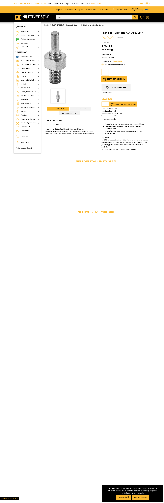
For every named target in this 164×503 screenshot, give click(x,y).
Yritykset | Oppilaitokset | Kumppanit (69, 9)
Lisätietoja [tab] (80, 108)
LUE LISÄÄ (144, 3)
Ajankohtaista (91, 9)
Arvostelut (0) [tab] (69, 113)
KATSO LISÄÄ (96, 3)
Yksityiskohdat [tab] (58, 108)
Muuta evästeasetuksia (9, 498)
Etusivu (46, 25)
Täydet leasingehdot (109, 119)
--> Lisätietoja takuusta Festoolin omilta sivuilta (119, 149)
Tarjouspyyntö (107, 92)
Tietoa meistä (104, 9)
